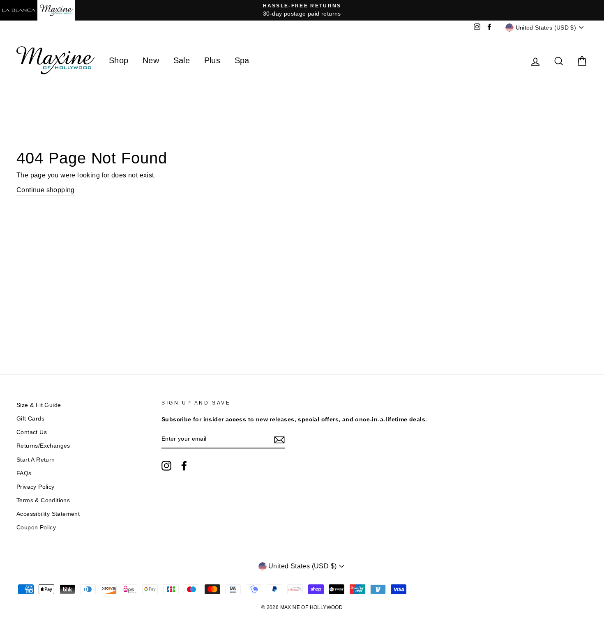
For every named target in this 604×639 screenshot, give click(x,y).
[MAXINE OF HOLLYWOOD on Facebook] (184, 466)
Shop (119, 60)
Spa (242, 60)
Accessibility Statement (48, 514)
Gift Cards (30, 419)
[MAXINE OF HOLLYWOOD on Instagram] (166, 466)
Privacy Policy (35, 487)
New (151, 60)
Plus (212, 60)
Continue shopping (45, 189)
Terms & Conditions (43, 500)
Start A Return (35, 460)
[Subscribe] (279, 439)
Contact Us (31, 432)
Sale (181, 60)
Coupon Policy (36, 527)
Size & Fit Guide (38, 405)
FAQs (24, 473)
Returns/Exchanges (43, 446)
